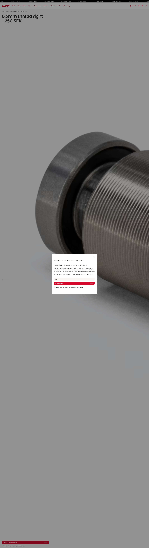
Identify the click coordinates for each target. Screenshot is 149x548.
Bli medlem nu (59, 283)
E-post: (57, 279)
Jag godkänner (69, 287)
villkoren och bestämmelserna (74, 287)
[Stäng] (94, 256)
